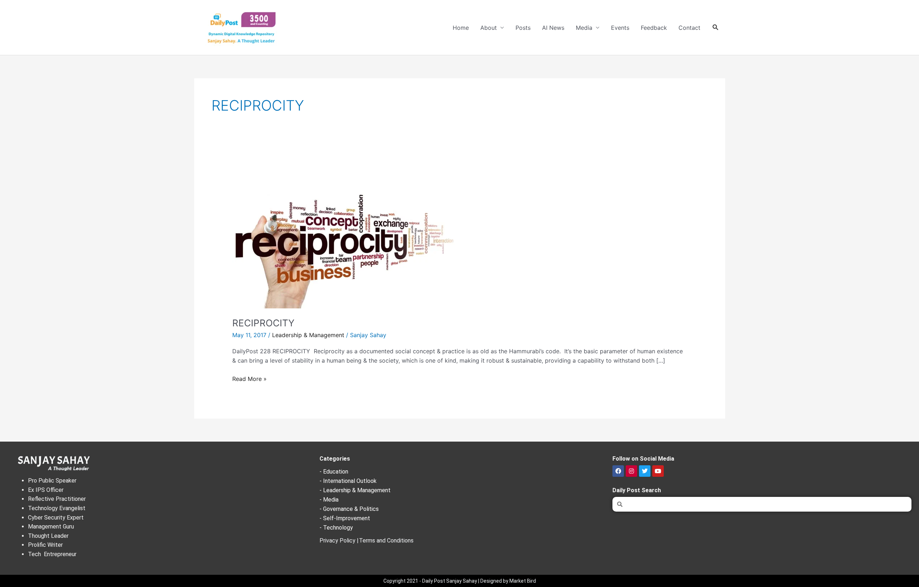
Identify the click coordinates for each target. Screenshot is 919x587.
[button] (715, 27)
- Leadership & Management (355, 490)
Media (584, 27)
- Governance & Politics (349, 509)
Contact (689, 27)
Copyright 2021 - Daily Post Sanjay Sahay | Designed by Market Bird (459, 581)
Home (461, 27)
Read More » (249, 378)
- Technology (336, 527)
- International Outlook (348, 480)
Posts (523, 27)
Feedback (654, 27)
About (488, 27)
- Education (333, 471)
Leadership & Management (308, 335)
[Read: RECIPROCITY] (343, 236)
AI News (553, 27)
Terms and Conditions (386, 540)
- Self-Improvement (344, 518)
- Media (329, 499)
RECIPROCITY (263, 323)
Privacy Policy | (339, 540)
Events (620, 27)
